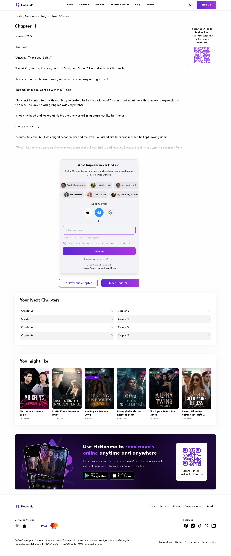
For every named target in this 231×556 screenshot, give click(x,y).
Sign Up (206, 4)
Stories (176, 506)
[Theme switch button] (190, 4)
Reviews (99, 5)
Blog (137, 5)
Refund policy (209, 542)
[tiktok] (199, 527)
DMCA (178, 542)
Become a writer (120, 5)
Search (150, 5)
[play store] (95, 476)
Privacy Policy (88, 268)
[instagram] (192, 527)
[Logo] (24, 4)
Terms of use (165, 542)
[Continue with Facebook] (99, 212)
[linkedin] (213, 527)
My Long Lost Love (47, 16)
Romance (30, 16)
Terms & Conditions (106, 268)
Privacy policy (192, 542)
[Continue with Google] (110, 212)
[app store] (122, 476)
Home (70, 5)
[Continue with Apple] (87, 212)
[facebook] (185, 527)
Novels (84, 5)
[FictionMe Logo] (24, 506)
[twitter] (206, 527)
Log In (112, 259)
